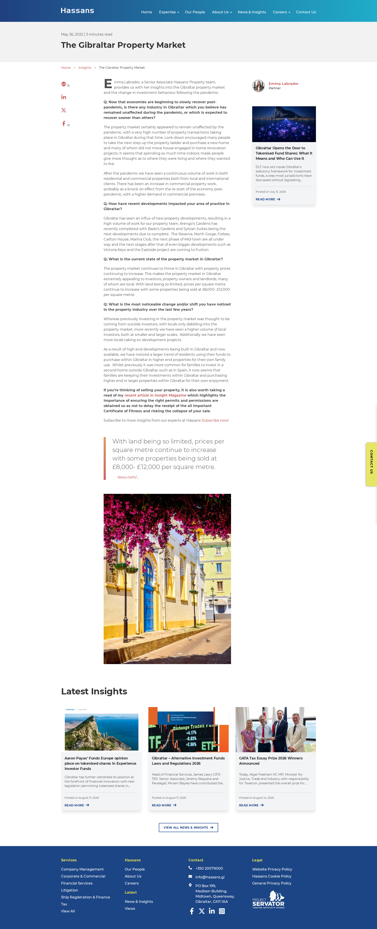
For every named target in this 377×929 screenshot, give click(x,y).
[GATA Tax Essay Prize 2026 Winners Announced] (276, 729)
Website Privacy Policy (272, 869)
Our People (195, 12)
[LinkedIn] (212, 913)
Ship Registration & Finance (85, 897)
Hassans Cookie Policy (271, 876)
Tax (64, 904)
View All (68, 911)
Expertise (167, 12)
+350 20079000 (209, 868)
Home (146, 12)
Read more (265, 199)
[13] (63, 125)
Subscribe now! (215, 420)
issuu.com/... (128, 477)
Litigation (69, 890)
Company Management (82, 869)
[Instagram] (222, 913)
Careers (280, 12)
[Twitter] (202, 913)
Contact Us (306, 12)
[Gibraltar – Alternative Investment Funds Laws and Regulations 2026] (188, 729)
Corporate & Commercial (83, 876)
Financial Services (77, 883)
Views (130, 909)
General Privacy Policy (271, 883)
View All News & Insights (186, 827)
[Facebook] (191, 913)
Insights (85, 68)
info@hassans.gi (209, 877)
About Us (220, 12)
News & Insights (252, 12)
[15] (63, 85)
